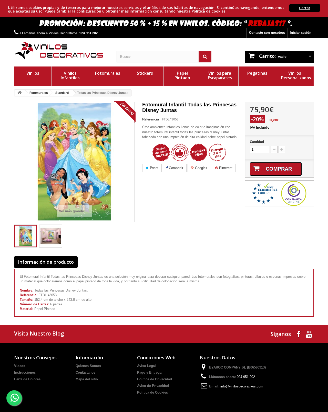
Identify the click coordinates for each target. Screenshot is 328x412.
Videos (19, 366)
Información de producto (46, 262)
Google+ (201, 168)
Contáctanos (85, 372)
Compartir (175, 168)
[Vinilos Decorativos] (61, 50)
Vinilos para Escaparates (220, 75)
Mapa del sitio (87, 379)
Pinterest (225, 168)
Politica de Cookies (152, 392)
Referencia (150, 119)
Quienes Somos (88, 366)
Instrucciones (25, 372)
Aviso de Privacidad (153, 386)
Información (89, 357)
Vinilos (32, 73)
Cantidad (257, 142)
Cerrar (304, 7)
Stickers (145, 73)
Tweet (153, 168)
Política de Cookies (208, 11)
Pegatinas (257, 73)
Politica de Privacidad (154, 379)
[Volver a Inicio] (19, 93)
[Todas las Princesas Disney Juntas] (25, 236)
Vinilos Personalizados (296, 75)
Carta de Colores (27, 379)
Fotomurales (107, 73)
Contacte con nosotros (267, 33)
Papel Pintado (182, 75)
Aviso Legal (146, 366)
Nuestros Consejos (35, 357)
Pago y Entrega (149, 372)
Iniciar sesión (300, 33)
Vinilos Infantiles (70, 75)
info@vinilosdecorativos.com (241, 386)
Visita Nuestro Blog (39, 333)
